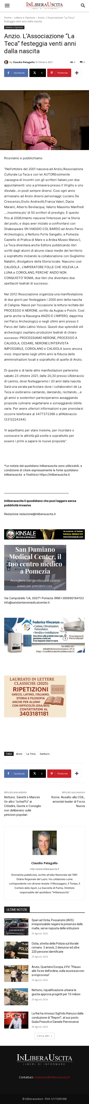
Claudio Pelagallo (24, 62)
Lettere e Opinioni (24, 17)
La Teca (31, 753)
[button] (7, 5)
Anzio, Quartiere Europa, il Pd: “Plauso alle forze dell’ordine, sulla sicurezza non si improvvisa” (58, 971)
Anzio (19, 753)
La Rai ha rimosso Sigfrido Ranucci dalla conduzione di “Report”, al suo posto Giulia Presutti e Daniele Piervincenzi (57, 1017)
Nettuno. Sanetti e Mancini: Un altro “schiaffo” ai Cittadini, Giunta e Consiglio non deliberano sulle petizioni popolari (22, 806)
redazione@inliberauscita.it (52, 1077)
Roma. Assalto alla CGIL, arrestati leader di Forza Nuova (68, 801)
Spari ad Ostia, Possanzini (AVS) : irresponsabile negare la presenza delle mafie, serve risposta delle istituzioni (57, 924)
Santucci (44, 753)
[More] (76, 73)
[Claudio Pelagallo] (7, 62)
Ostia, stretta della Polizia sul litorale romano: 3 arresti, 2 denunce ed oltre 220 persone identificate (55, 947)
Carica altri (43, 1036)
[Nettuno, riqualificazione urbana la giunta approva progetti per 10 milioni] (16, 996)
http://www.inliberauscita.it (44, 869)
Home (7, 17)
